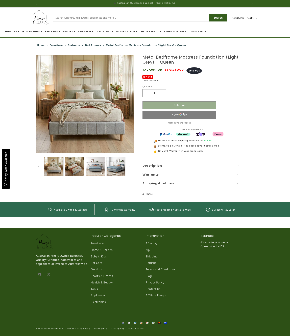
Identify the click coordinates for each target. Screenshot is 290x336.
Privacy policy (117, 328)
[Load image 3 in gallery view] (95, 166)
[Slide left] (39, 166)
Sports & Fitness (102, 276)
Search (218, 17)
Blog (149, 276)
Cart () (252, 18)
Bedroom (74, 45)
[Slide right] (130, 166)
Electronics (98, 302)
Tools (94, 289)
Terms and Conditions (161, 269)
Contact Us (153, 289)
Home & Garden (102, 250)
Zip (148, 250)
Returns (151, 263)
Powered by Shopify (80, 328)
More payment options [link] (179, 122)
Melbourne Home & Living (57, 328)
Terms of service (135, 328)
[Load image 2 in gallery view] (74, 166)
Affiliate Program (157, 295)
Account (238, 18)
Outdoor (97, 269)
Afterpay (151, 243)
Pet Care (96, 263)
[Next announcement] (253, 4)
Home (41, 45)
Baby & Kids (99, 256)
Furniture (56, 45)
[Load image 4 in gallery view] (116, 166)
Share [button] (149, 194)
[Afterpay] (183, 134)
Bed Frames (93, 45)
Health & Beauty (102, 282)
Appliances (98, 295)
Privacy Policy (155, 282)
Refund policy (100, 328)
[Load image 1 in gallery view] (53, 166)
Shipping (152, 256)
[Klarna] (218, 134)
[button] (192, 165)
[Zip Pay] (200, 134)
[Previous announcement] (37, 4)
